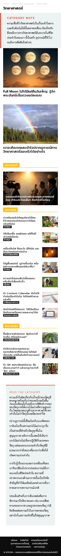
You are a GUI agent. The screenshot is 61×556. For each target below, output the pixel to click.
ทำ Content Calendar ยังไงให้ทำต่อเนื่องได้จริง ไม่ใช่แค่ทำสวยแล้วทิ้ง (21, 296)
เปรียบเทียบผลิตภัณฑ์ (11, 340)
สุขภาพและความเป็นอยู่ (20, 543)
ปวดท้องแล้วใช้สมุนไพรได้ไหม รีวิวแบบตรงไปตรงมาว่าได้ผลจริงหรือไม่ (19, 221)
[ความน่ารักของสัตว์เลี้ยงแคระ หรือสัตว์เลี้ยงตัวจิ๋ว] (50, 282)
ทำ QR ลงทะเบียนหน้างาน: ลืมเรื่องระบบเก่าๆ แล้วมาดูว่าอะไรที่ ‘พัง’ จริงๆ (20, 368)
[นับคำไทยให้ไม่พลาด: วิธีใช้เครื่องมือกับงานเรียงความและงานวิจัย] (50, 313)
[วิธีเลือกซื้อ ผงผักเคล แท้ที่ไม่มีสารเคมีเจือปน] (50, 237)
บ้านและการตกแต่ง (23, 546)
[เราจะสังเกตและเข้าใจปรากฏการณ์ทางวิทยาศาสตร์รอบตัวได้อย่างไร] (30, 124)
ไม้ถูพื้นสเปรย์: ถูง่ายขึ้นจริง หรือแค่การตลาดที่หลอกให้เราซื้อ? (21, 265)
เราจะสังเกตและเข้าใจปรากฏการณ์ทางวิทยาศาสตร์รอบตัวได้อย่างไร (30, 149)
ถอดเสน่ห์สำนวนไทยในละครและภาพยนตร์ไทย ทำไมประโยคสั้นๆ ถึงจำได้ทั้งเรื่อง (30, 198)
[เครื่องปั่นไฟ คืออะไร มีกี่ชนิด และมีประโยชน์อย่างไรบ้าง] (50, 252)
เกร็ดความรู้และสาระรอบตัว (23, 3)
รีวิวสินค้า (7, 227)
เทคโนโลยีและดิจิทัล (11, 254)
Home (6, 3)
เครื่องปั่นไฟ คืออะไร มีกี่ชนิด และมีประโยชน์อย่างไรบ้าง (21, 250)
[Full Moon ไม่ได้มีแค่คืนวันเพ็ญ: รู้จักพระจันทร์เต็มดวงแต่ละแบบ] (30, 68)
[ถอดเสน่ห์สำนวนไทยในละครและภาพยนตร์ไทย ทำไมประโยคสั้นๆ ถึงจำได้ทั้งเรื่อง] (30, 188)
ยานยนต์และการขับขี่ (39, 540)
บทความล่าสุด (39, 546)
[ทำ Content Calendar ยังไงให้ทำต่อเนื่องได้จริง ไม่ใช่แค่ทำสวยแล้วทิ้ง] (50, 297)
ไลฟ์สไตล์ (24, 540)
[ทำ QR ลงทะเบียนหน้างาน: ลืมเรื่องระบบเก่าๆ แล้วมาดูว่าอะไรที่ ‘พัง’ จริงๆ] (50, 368)
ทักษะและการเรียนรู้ (10, 315)
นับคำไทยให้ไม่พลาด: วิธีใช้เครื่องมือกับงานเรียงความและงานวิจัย (21, 311)
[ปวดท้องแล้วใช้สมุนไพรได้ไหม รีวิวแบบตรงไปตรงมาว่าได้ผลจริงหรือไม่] (50, 221)
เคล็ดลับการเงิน (9, 358)
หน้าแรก (14, 540)
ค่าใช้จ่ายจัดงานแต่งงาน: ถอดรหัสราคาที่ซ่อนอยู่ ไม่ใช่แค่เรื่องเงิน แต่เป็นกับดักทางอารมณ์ (21, 352)
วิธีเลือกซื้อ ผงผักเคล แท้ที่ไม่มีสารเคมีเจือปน (19, 235)
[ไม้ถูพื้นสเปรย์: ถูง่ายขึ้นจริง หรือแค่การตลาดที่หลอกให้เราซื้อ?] (50, 267)
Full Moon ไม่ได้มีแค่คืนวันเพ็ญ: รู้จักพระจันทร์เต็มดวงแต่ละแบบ (29, 93)
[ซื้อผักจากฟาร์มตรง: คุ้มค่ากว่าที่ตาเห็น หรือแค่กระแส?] (50, 337)
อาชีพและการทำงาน (11, 302)
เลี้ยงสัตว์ (7, 284)
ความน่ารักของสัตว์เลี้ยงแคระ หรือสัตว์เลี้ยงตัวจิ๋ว (19, 280)
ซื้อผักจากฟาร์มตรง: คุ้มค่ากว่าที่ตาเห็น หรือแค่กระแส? (20, 335)
